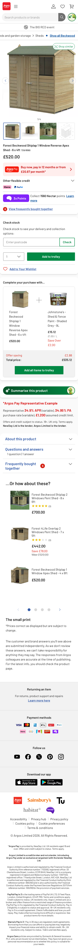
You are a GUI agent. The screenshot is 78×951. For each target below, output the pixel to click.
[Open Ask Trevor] (72, 17)
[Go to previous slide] (5, 80)
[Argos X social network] (39, 756)
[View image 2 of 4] (30, 131)
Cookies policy (24, 823)
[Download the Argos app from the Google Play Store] (52, 785)
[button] (64, 46)
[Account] (53, 6)
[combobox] (30, 17)
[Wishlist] (62, 6)
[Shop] (15, 6)
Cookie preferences (52, 823)
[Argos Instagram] (61, 756)
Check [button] (67, 242)
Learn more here (39, 700)
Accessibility (18, 819)
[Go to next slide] (72, 80)
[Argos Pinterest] (50, 756)
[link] (39, 208)
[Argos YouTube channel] (17, 756)
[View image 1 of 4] (12, 131)
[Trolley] (71, 6)
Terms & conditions (40, 827)
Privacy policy (59, 819)
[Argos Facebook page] (28, 756)
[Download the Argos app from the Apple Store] (26, 785)
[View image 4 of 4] (66, 131)
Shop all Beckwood (62, 35)
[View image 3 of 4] (48, 131)
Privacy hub (38, 819)
